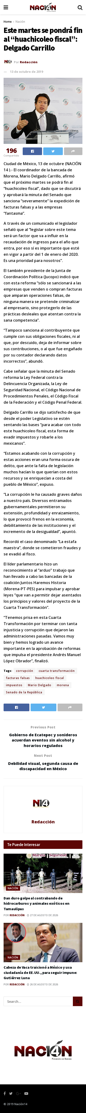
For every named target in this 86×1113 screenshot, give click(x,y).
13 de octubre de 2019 (26, 71)
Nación (20, 22)
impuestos (14, 685)
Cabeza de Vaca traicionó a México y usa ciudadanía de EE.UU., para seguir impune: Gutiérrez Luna (40, 972)
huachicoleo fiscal (49, 678)
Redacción (29, 62)
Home (8, 22)
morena (63, 685)
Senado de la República (24, 692)
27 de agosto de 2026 (43, 915)
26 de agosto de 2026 (43, 984)
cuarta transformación (57, 671)
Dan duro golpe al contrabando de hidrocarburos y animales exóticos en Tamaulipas (36, 903)
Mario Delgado (39, 685)
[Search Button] (77, 1001)
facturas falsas (18, 678)
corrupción (24, 671)
